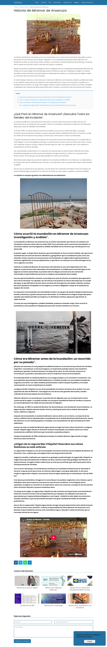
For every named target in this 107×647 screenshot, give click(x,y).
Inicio (37, 2)
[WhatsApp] (25, 563)
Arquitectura (67, 2)
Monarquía (57, 2)
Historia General (87, 2)
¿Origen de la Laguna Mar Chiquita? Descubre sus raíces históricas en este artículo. (49, 105)
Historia (43, 2)
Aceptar (89, 641)
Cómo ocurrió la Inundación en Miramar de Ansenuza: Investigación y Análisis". (44, 100)
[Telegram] (30, 563)
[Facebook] (16, 563)
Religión (76, 2)
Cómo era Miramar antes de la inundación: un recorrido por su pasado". (42, 102)
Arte (50, 2)
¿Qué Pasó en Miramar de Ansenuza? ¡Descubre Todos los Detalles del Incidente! (45, 97)
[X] (20, 563)
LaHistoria (18, 2)
